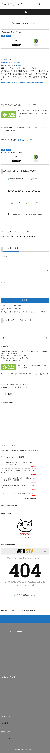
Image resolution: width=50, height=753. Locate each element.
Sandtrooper (16, 214)
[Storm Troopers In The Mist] (34, 202)
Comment (4, 256)
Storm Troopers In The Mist (34, 214)
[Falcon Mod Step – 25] (16, 179)
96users (34, 489)
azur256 (21, 356)
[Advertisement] (20, 422)
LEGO (8, 35)
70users (34, 495)
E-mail (3, 283)
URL (2, 290)
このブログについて (12, 358)
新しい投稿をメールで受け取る (12, 309)
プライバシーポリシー (17, 360)
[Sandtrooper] (16, 202)
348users (33, 474)
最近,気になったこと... (12, 5)
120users (33, 482)
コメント (15, 152)
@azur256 (44, 351)
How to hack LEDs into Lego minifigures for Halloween (22, 82)
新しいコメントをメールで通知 (12, 305)
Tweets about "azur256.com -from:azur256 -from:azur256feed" (20, 450)
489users (33, 466)
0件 (14, 32)
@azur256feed (5, 387)
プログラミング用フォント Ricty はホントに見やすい (18, 493)
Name (3, 275)
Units (33, 190)
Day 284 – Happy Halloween (10, 62)
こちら (20, 140)
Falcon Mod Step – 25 (16, 190)
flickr (3, 35)
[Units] (34, 179)
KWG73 (18, 65)
